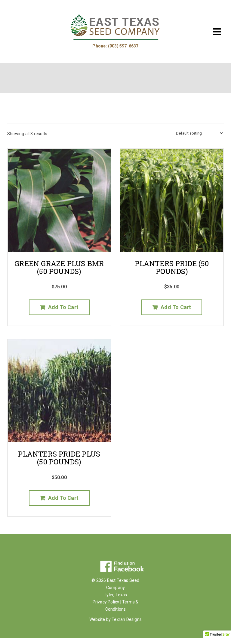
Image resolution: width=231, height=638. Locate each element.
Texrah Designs (127, 619)
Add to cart (63, 307)
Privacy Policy (106, 602)
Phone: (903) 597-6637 (115, 46)
